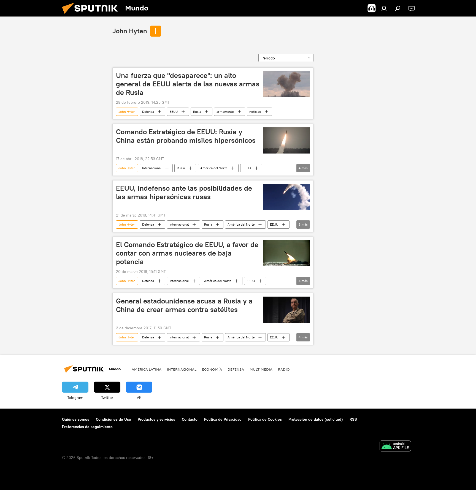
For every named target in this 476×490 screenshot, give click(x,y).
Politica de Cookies (265, 419)
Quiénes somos (75, 419)
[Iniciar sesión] (384, 8)
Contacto (190, 419)
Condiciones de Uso (113, 419)
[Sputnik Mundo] (92, 15)
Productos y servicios (156, 419)
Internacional (151, 168)
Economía (212, 369)
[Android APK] (395, 446)
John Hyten (129, 31)
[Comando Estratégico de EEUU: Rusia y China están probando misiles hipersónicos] (286, 140)
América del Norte (213, 168)
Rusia (197, 112)
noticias (255, 112)
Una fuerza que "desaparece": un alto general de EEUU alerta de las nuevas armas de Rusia (187, 84)
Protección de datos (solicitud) (315, 419)
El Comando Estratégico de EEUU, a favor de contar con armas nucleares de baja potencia (187, 253)
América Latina (146, 369)
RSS (353, 419)
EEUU (173, 112)
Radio (284, 369)
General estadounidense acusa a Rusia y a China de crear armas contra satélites (184, 305)
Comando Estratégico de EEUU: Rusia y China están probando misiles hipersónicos (186, 136)
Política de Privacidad (223, 419)
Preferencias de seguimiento (87, 426)
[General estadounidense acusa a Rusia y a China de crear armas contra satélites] (286, 310)
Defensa (148, 112)
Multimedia (261, 369)
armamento (225, 112)
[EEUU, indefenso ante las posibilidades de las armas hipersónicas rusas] (286, 197)
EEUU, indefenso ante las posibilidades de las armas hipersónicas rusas (184, 192)
